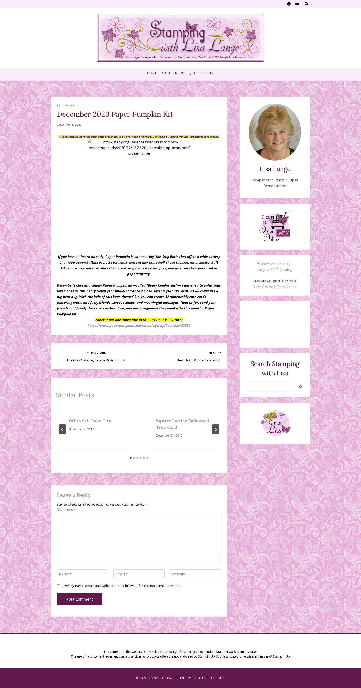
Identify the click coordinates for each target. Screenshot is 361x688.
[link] (139, 325)
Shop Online (173, 73)
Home (152, 73)
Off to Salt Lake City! (90, 420)
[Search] (300, 386)
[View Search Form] (306, 4)
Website (178, 574)
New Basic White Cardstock (198, 356)
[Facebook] (288, 3)
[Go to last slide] (62, 429)
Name (65, 574)
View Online (263, 286)
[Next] (215, 429)
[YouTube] (297, 3)
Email (121, 574)
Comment (66, 509)
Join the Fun (202, 73)
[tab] (131, 458)
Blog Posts (65, 105)
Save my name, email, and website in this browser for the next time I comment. (122, 586)
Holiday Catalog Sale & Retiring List (96, 356)
